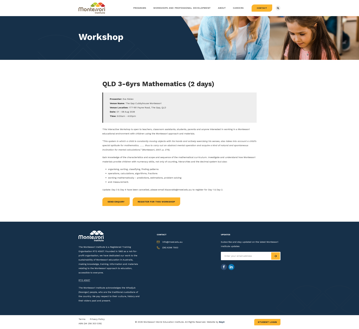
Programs (139, 8)
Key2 (222, 322)
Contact (262, 8)
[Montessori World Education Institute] (93, 8)
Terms (82, 319)
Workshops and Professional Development (182, 8)
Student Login (267, 322)
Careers (238, 8)
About (222, 8)
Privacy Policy (97, 319)
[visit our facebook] (224, 267)
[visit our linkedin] (231, 267)
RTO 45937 (84, 280)
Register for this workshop (156, 201)
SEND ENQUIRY (116, 201)
